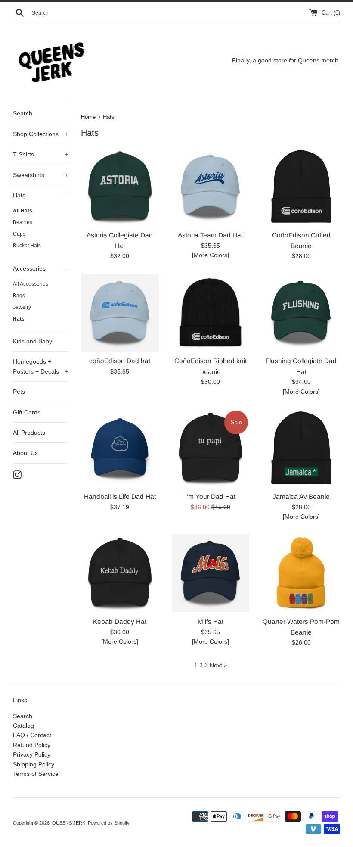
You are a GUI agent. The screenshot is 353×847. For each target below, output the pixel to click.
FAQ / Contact (32, 735)
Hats (40, 195)
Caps (19, 234)
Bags (19, 296)
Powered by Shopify (109, 822)
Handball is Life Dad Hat (120, 496)
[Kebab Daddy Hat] (120, 573)
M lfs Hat (210, 621)
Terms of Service (36, 773)
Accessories (40, 268)
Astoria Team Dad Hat (210, 235)
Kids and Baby (32, 341)
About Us (25, 452)
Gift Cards (26, 412)
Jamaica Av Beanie (301, 496)
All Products (29, 432)
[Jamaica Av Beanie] (301, 448)
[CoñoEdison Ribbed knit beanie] (211, 313)
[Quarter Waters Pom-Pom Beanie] (301, 573)
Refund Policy (31, 744)
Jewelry (22, 307)
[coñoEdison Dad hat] (120, 313)
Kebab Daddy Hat (119, 621)
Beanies (22, 222)
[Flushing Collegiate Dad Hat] (301, 313)
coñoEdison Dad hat (119, 360)
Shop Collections (40, 134)
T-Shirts (40, 154)
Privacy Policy (31, 754)
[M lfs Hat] (211, 573)
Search (22, 113)
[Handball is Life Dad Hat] (120, 448)
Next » (218, 665)
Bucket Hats (27, 246)
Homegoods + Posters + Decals (40, 366)
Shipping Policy (33, 764)
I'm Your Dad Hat (210, 496)
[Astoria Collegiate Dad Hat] (120, 187)
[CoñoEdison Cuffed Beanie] (301, 187)
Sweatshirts (40, 174)
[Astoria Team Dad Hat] (211, 187)
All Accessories (30, 284)
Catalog (23, 725)
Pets (19, 391)
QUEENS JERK (68, 822)
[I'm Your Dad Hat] (211, 448)
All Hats (22, 211)
